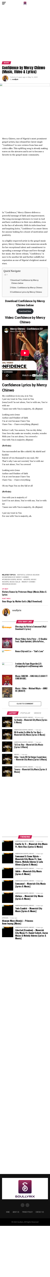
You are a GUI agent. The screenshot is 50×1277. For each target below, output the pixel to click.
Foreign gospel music (12, 579)
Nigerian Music (9, 584)
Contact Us (40, 1212)
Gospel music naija (11, 582)
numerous (35, 244)
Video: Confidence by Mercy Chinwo (26, 288)
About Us (16, 1212)
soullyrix (15, 79)
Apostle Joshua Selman (28, 575)
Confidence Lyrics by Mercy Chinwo (26, 292)
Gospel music (30, 579)
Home (8, 1212)
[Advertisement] (25, 35)
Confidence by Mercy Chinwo (16, 577)
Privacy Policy (27, 1212)
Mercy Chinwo (29, 582)
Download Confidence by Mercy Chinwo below (24, 281)
